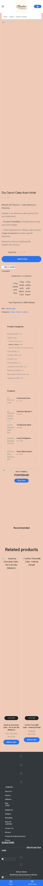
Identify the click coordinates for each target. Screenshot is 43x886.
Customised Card (23, 398)
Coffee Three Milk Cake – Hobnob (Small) (32, 726)
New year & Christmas (16, 374)
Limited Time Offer (15, 367)
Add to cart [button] (11, 742)
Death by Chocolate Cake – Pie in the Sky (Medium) (11, 727)
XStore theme (21, 872)
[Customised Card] (10, 402)
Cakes (12, 17)
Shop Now (21, 480)
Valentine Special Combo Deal (25, 411)
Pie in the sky (11, 733)
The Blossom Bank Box (25, 425)
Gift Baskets (12, 363)
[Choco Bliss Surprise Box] (10, 455)
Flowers (10, 359)
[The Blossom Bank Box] (10, 429)
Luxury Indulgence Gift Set (25, 438)
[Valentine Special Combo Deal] (10, 415)
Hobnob (31, 731)
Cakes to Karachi (13, 341)
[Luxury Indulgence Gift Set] (10, 442)
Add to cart (22, 259)
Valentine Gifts (13, 378)
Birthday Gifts (13, 334)
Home (5, 17)
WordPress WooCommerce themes (23, 875)
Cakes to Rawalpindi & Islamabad (19, 348)
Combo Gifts (12, 355)
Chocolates (12, 351)
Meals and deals (14, 370)
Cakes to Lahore (21, 17)
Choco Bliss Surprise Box (25, 452)
